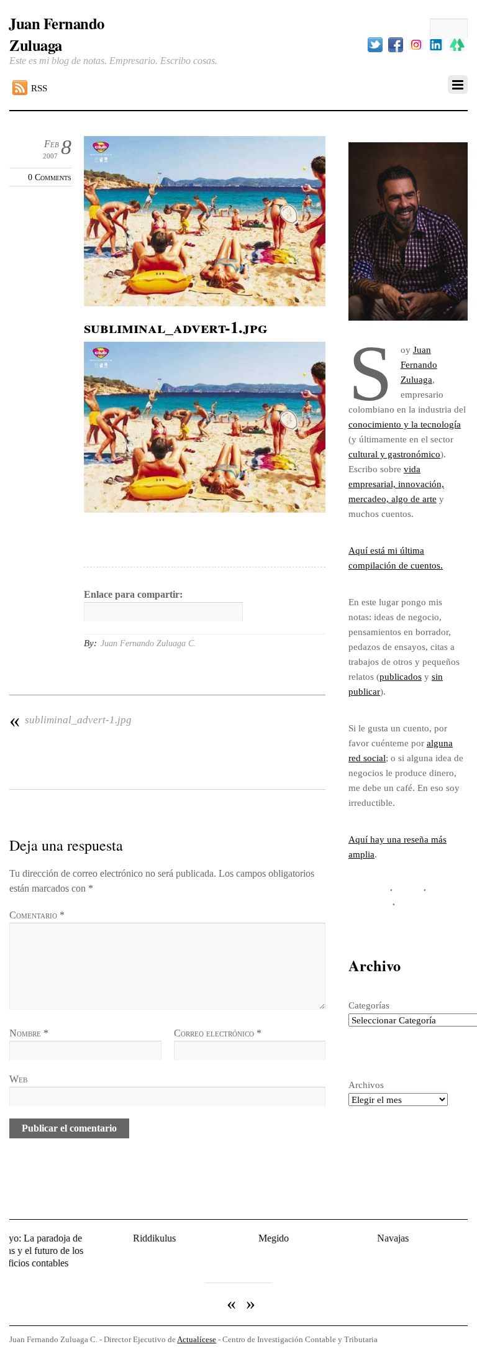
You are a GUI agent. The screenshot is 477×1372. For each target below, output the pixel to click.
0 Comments (49, 177)
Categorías (368, 1005)
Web (18, 1079)
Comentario (37, 915)
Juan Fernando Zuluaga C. (148, 643)
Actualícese (196, 1329)
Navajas (357, 1238)
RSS (39, 88)
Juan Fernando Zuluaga (419, 364)
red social (367, 757)
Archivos (366, 1084)
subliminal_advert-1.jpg (70, 720)
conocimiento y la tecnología (404, 424)
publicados (400, 676)
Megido (237, 1238)
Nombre (28, 1033)
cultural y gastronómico (394, 454)
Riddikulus (119, 1238)
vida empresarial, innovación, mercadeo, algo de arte (396, 484)
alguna (440, 743)
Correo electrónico (217, 1033)
